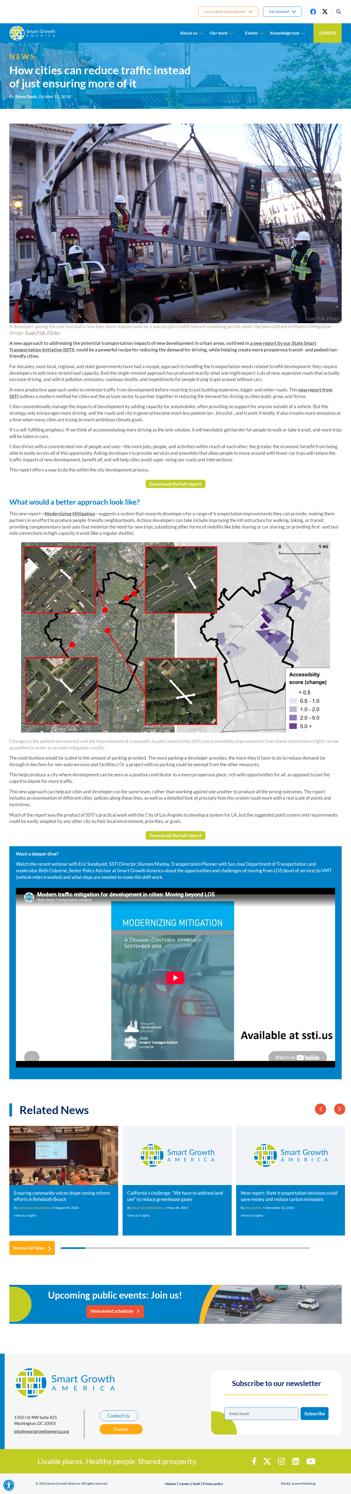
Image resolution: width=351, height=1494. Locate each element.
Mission (170, 1484)
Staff (196, 1484)
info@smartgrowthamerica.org (41, 1431)
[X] (325, 11)
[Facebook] (313, 11)
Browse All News (29, 1247)
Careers (184, 1484)
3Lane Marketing (303, 1483)
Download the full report (175, 484)
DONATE (327, 32)
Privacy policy (213, 1484)
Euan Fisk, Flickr (42, 333)
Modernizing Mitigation (69, 513)
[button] (337, 11)
